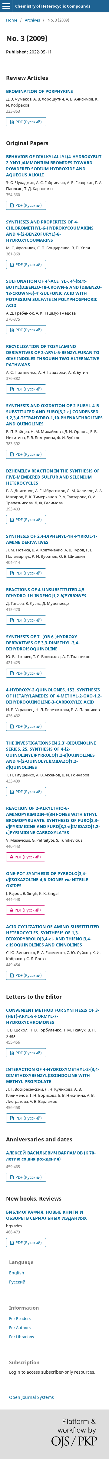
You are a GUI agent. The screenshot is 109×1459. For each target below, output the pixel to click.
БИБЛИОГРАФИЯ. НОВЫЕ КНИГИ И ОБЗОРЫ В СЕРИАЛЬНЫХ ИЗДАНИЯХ (46, 1215)
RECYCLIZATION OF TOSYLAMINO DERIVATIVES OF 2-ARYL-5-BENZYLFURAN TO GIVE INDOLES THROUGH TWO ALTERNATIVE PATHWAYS (52, 355)
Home (11, 20)
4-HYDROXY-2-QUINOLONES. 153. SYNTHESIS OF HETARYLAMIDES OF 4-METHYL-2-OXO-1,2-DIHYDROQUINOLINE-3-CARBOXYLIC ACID (54, 696)
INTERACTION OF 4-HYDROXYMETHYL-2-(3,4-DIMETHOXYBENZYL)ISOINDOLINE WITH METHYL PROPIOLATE (52, 1075)
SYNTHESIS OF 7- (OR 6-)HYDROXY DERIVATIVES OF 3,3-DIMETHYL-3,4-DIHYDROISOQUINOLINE (43, 643)
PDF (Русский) (28, 121)
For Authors (20, 1327)
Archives (32, 20)
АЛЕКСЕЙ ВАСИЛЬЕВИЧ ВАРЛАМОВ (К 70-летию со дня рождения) (51, 1156)
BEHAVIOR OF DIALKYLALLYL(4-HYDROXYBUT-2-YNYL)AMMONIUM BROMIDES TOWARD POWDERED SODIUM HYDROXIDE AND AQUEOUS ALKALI (54, 166)
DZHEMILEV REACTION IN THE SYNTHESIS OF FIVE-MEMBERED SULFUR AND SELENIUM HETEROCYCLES (53, 477)
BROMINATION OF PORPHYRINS (39, 91)
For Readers (20, 1318)
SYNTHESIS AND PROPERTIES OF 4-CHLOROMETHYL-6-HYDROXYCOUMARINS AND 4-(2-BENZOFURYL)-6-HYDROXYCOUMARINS (50, 231)
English (16, 1273)
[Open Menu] (6, 6)
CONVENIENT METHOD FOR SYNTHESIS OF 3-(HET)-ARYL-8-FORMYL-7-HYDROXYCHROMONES (52, 1016)
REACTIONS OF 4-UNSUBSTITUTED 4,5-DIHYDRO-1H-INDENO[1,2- (46, 592)
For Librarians (21, 1336)
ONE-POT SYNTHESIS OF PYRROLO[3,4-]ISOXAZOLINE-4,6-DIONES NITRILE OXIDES (47, 879)
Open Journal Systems (31, 1397)
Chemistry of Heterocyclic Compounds (52, 6)
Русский (17, 1282)
